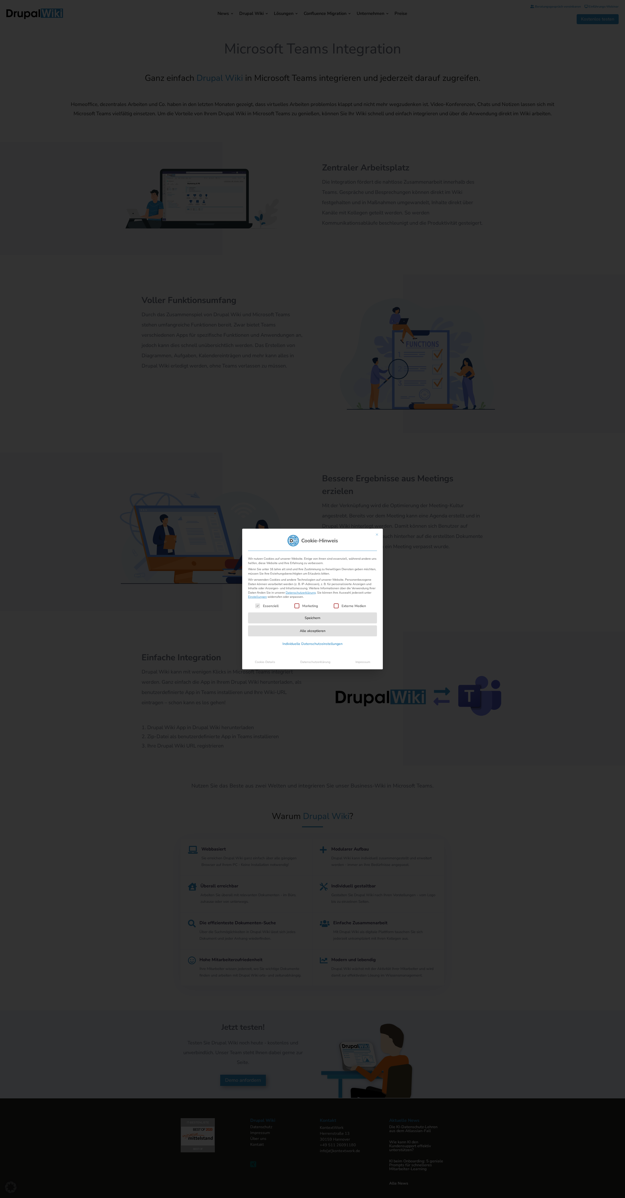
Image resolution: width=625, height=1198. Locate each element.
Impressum (362, 662)
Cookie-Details (265, 662)
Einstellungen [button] (257, 597)
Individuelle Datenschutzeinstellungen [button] (312, 643)
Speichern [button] (312, 618)
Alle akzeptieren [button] (312, 631)
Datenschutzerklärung (301, 593)
